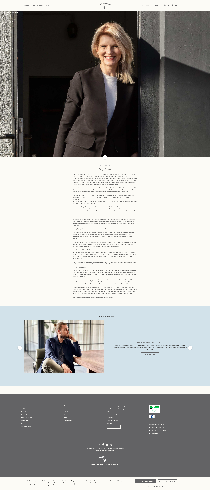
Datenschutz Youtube (112, 420)
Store (65, 414)
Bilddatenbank (155, 433)
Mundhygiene (24, 420)
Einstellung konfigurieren (156, 486)
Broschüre (158, 427)
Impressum (109, 423)
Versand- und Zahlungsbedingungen (116, 409)
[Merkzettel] (169, 5)
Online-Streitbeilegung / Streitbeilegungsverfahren (119, 406)
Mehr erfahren (150, 354)
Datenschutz (110, 417)
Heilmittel (23, 406)
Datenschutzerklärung (72, 485)
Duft (22, 423)
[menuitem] (28, 5)
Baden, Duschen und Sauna (28, 417)
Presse (65, 417)
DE (180, 5)
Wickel (23, 409)
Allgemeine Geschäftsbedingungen (115, 414)
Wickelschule (159, 430)
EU (184, 5)
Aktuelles (66, 412)
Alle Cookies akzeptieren (146, 481)
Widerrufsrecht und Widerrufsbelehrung (117, 412)
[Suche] (165, 5)
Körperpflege (24, 412)
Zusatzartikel (24, 429)
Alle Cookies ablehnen (167, 481)
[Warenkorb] (176, 5)
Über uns (66, 406)
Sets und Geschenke (26, 426)
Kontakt (66, 409)
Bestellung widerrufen (113, 427)
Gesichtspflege (25, 414)
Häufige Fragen (68, 420)
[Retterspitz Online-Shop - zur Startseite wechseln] (105, 5)
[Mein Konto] (172, 5)
